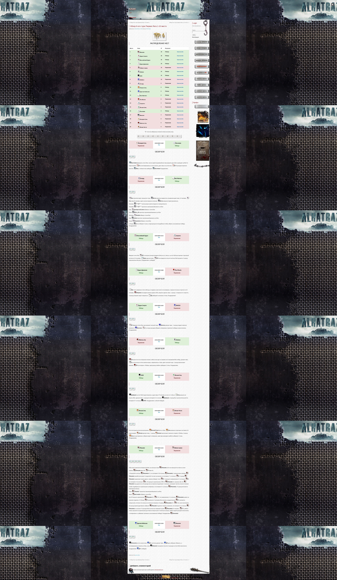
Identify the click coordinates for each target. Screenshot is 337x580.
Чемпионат (132, 17)
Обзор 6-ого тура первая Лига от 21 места (179, 22)
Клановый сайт (174, 577)
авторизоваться (158, 570)
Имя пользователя (196, 25)
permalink (137, 555)
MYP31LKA (148, 28)
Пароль (193, 30)
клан (132, 8)
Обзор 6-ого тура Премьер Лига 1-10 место (139, 22)
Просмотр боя (180, 51)
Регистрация (195, 37)
